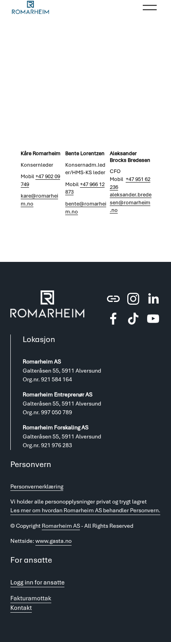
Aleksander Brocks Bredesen (130, 156)
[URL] (113, 298)
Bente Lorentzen (85, 153)
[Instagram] (133, 298)
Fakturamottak (30, 598)
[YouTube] (153, 318)
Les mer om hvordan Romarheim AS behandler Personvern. (85, 510)
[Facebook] (113, 318)
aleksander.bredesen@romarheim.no (131, 202)
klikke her (131, 90)
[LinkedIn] (153, 298)
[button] (138, 141)
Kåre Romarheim (40, 153)
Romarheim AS (61, 525)
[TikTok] (133, 318)
